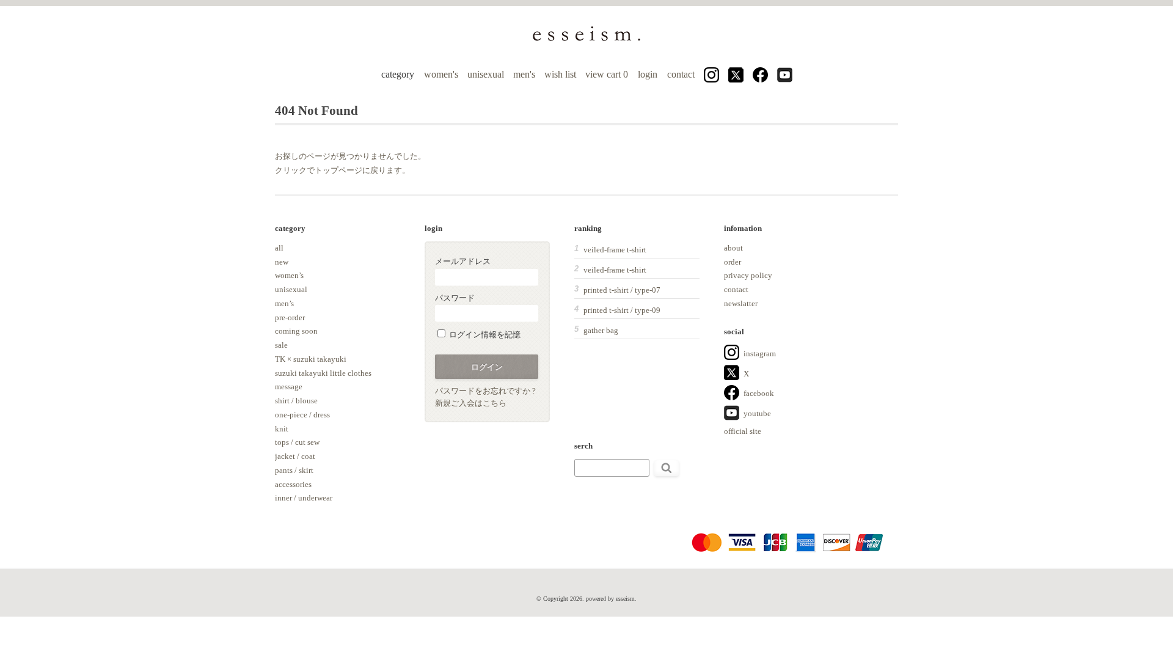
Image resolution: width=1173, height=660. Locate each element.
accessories (293, 484)
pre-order (290, 317)
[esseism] (586, 40)
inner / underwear (303, 497)
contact (681, 74)
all (279, 247)
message (288, 386)
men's (524, 74)
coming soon (296, 331)
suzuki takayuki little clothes (323, 373)
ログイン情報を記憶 (484, 334)
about (733, 247)
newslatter (741, 303)
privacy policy (748, 275)
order (732, 261)
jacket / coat (295, 456)
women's (441, 74)
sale (281, 345)
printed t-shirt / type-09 (621, 310)
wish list (560, 74)
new (281, 261)
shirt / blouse (296, 400)
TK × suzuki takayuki (310, 359)
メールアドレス (463, 261)
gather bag (600, 330)
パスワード (455, 297)
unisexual (485, 74)
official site (742, 431)
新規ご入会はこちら (470, 403)
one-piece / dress (302, 414)
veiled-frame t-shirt (614, 249)
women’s (289, 275)
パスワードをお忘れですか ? (485, 390)
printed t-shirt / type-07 (621, 290)
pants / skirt (294, 470)
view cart (607, 74)
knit (281, 428)
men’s (284, 303)
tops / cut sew (297, 442)
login (647, 74)
